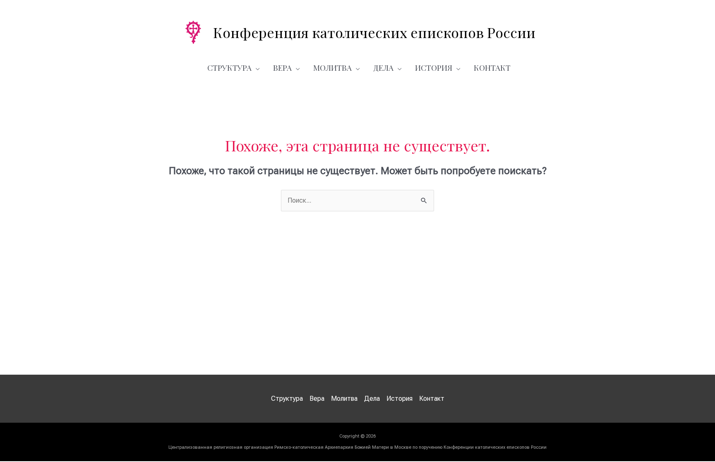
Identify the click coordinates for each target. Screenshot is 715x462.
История (433, 67)
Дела (383, 67)
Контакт (492, 67)
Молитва (332, 67)
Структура (229, 67)
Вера (282, 67)
